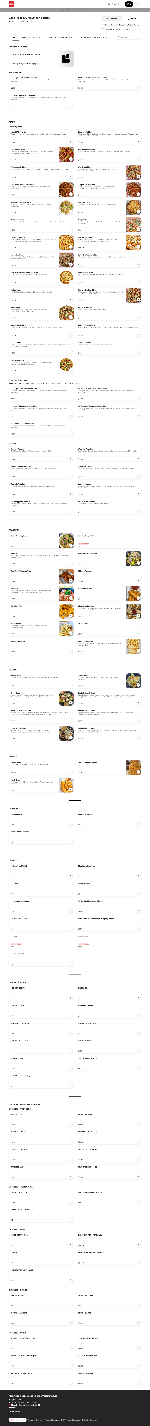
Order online (14, 1411)
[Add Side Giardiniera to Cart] (71, 1068)
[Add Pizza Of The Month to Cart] (71, 141)
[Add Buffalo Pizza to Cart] (71, 299)
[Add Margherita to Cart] (138, 229)
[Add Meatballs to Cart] (71, 598)
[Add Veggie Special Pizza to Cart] (71, 176)
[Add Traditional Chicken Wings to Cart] (71, 580)
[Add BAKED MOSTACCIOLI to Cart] (71, 1244)
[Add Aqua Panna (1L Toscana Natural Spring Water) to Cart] (138, 928)
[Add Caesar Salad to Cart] (138, 685)
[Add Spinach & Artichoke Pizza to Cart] (138, 264)
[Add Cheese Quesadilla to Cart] (71, 650)
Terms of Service (35, 1420)
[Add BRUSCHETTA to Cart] (71, 1124)
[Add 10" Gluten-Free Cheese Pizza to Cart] (71, 433)
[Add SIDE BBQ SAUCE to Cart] (71, 1015)
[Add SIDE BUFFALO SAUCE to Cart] (71, 1050)
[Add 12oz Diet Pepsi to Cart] (138, 893)
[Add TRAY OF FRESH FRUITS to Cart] (71, 1201)
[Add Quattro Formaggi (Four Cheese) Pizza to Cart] (71, 282)
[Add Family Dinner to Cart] (71, 772)
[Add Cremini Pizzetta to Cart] (138, 493)
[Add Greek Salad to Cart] (71, 702)
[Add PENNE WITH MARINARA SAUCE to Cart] (138, 1262)
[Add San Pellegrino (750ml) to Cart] (71, 928)
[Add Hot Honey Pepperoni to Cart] (138, 159)
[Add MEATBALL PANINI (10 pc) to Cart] (138, 1347)
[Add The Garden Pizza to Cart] (71, 370)
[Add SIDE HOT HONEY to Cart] (71, 997)
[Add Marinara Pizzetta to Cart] (71, 458)
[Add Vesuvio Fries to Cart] (71, 633)
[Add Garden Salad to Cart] (71, 685)
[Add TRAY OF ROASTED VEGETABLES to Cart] (71, 1219)
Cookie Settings (90, 1420)
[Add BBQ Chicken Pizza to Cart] (138, 282)
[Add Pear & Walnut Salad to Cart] (71, 737)
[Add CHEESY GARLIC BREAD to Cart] (138, 1159)
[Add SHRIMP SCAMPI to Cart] (71, 1305)
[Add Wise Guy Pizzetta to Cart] (138, 458)
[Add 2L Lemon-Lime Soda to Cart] (71, 963)
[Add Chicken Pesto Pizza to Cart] (71, 334)
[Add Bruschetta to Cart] (71, 563)
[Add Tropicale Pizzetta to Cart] (71, 493)
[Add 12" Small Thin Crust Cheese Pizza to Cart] (71, 105)
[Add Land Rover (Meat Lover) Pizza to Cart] (71, 194)
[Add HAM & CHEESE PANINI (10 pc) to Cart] (71, 1383)
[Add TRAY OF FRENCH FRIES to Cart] (138, 1176)
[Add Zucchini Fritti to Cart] (71, 615)
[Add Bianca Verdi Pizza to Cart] (138, 317)
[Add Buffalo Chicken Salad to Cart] (138, 737)
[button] (13, 37)
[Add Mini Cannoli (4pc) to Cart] (71, 823)
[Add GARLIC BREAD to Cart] (71, 1176)
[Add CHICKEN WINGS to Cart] (138, 1124)
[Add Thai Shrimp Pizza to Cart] (138, 247)
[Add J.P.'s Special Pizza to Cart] (71, 159)
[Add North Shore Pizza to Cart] (71, 229)
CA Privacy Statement (72, 1420)
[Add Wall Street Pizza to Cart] (138, 176)
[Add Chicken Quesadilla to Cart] (138, 650)
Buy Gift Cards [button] (114, 4)
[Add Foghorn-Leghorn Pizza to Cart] (138, 299)
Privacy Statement (52, 1420)
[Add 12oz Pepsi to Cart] (71, 893)
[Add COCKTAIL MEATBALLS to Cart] (138, 1141)
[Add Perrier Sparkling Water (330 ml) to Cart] (138, 910)
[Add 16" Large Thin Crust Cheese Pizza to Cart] (71, 87)
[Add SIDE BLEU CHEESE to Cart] (138, 1015)
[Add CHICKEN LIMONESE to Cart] (138, 1322)
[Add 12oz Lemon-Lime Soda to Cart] (71, 910)
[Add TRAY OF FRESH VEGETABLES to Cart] (138, 1201)
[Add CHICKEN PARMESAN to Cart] (71, 1322)
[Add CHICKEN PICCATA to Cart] (138, 1305)
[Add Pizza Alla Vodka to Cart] (138, 352)
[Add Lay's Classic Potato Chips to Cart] (71, 1085)
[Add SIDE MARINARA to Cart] (138, 1050)
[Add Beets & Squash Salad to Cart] (138, 702)
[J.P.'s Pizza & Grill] (11, 4)
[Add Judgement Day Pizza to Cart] (138, 194)
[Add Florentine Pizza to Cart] (71, 264)
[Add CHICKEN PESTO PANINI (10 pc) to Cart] (71, 1347)
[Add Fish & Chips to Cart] (71, 789)
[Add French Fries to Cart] (138, 633)
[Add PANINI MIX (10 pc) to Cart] (138, 1383)
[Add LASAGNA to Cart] (71, 1262)
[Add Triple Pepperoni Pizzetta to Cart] (71, 511)
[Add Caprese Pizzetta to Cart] (138, 476)
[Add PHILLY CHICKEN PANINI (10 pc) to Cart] (71, 1365)
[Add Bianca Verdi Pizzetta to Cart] (138, 511)
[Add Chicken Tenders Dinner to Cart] (138, 772)
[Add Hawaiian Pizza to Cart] (138, 211)
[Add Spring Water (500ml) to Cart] (71, 875)
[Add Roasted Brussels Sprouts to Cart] (138, 563)
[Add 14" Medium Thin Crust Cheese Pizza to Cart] (138, 87)
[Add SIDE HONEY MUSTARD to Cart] (71, 1032)
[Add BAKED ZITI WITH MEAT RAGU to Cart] (138, 1244)
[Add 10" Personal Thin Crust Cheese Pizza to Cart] (138, 415)
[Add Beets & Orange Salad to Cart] (138, 720)
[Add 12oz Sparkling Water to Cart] (138, 875)
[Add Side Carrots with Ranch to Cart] (138, 1068)
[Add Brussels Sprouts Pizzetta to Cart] (71, 476)
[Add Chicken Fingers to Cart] (138, 580)
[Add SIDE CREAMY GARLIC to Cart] (138, 1032)
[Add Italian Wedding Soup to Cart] (71, 545)
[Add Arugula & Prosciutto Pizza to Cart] (71, 211)
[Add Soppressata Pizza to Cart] (138, 141)
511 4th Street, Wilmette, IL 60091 (23, 1402)
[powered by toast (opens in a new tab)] (18, 1420)
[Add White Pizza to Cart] (71, 317)
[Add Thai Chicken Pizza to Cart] (71, 247)
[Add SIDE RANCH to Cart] (138, 997)
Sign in (138, 4)
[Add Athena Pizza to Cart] (71, 352)
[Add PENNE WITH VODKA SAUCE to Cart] (71, 1279)
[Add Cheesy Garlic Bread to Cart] (138, 615)
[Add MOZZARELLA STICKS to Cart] (71, 1159)
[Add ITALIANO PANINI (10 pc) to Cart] (138, 1365)
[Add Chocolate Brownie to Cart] (138, 823)
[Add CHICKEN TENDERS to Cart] (71, 1141)
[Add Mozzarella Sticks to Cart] (138, 598)
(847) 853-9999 (15, 1400)
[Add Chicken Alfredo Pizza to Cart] (138, 334)
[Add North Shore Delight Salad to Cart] (71, 720)
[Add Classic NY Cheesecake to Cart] (71, 841)
